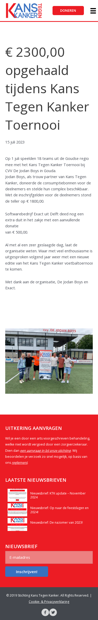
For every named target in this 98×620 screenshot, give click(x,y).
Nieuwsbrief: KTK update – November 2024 (58, 495)
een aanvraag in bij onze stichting (45, 450)
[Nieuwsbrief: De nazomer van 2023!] (17, 524)
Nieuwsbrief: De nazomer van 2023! (56, 522)
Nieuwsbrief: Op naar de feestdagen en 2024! (59, 510)
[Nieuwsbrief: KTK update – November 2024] (17, 494)
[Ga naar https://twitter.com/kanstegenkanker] (53, 613)
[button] (68, 10)
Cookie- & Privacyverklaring (49, 601)
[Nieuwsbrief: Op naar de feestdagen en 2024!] (17, 509)
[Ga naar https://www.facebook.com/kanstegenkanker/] (45, 613)
